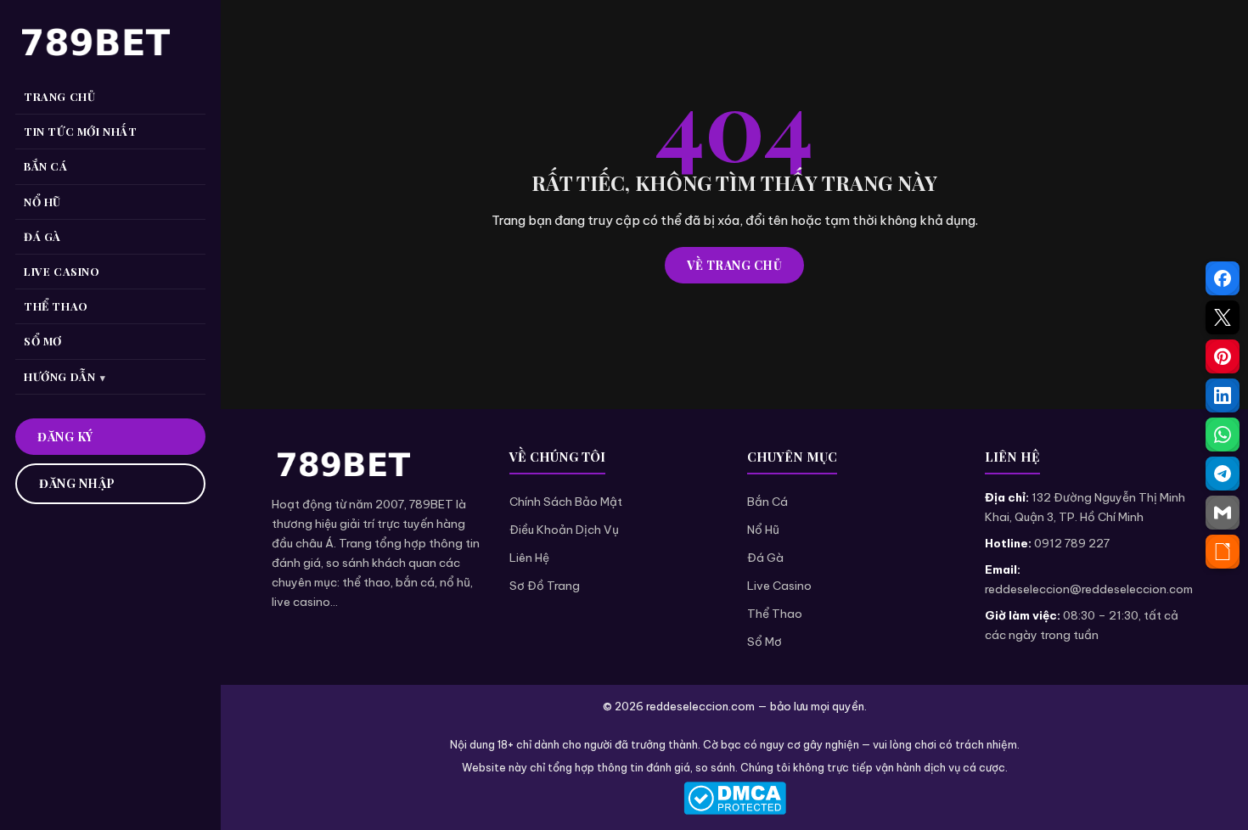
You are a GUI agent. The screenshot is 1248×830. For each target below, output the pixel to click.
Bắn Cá (767, 501)
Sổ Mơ (764, 641)
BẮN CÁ (46, 166)
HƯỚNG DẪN (59, 376)
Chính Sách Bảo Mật (565, 501)
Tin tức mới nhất (81, 131)
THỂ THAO (56, 306)
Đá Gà (765, 557)
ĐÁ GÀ (42, 236)
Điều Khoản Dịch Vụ (564, 529)
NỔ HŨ (42, 201)
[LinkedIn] (1223, 395)
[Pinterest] (1223, 356)
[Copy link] (1223, 552)
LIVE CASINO (62, 271)
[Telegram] (1223, 474)
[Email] (1223, 513)
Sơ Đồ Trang (544, 585)
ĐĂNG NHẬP (77, 483)
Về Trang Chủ (734, 265)
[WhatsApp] (1223, 434)
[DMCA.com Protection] (734, 798)
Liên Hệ (529, 557)
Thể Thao (774, 613)
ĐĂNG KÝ (65, 437)
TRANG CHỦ (59, 96)
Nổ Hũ (763, 529)
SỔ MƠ (43, 341)
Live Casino (779, 585)
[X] (1223, 317)
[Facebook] (1223, 278)
